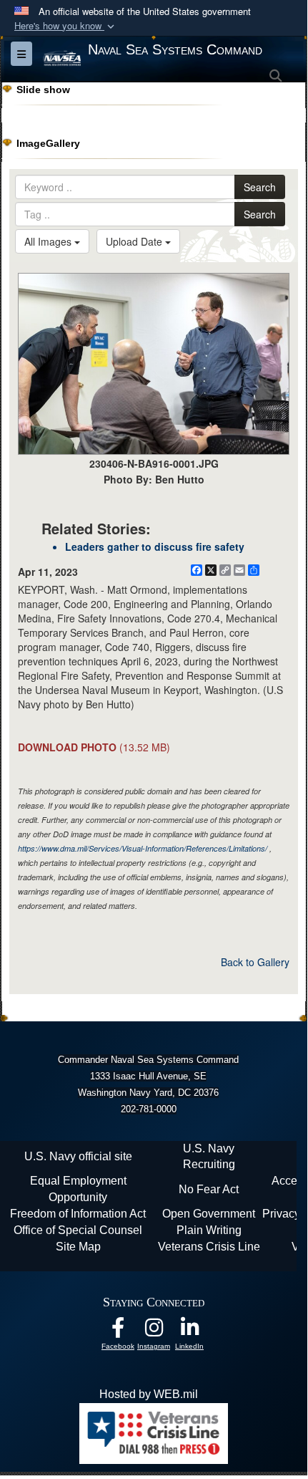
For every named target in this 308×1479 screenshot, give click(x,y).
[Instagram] (154, 1331)
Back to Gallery (255, 962)
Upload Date (135, 241)
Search (260, 187)
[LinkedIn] (189, 1331)
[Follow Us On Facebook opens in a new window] (118, 1331)
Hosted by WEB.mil (148, 1394)
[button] (65, 26)
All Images (49, 241)
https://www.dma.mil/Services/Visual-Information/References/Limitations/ (142, 848)
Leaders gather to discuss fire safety (154, 546)
